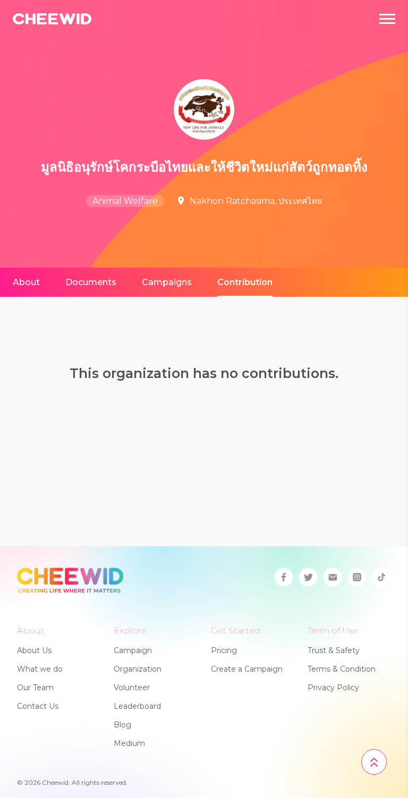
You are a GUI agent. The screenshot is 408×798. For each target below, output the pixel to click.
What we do (40, 669)
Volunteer (132, 687)
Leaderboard (137, 706)
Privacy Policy (333, 687)
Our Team (35, 687)
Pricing (224, 650)
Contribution (245, 282)
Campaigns (167, 282)
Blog (122, 725)
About (26, 282)
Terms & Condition (342, 669)
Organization (138, 669)
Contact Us (37, 706)
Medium (129, 743)
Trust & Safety (334, 650)
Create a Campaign (247, 669)
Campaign (133, 650)
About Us (34, 650)
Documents (90, 282)
